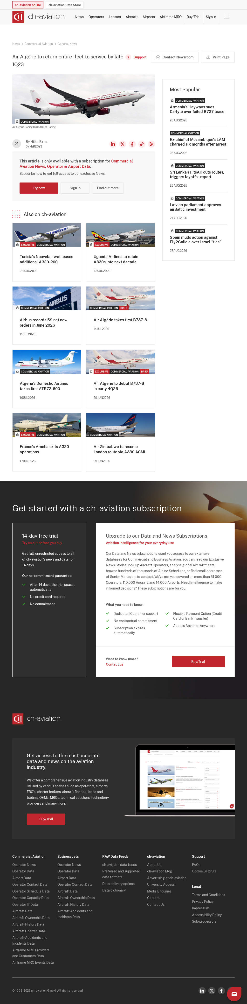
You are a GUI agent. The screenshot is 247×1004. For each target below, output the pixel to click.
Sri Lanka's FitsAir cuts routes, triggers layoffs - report (197, 174)
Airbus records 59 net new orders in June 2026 (44, 323)
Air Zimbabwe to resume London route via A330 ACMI (119, 449)
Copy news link (141, 144)
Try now (39, 188)
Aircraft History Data (28, 924)
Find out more (108, 188)
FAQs (196, 865)
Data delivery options (118, 884)
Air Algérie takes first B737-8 (120, 320)
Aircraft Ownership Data (31, 918)
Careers (153, 898)
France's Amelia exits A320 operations (44, 449)
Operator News (24, 865)
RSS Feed (151, 144)
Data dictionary (114, 890)
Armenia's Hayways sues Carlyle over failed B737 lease (197, 109)
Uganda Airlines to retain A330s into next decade (116, 259)
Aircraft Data (22, 911)
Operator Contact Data (30, 884)
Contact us (114, 664)
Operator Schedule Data (31, 891)
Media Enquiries (159, 891)
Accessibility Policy (207, 915)
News (79, 17)
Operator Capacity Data (30, 898)
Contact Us (156, 904)
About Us (154, 865)
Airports (149, 17)
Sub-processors (204, 921)
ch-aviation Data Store (64, 5)
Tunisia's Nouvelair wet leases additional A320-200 (46, 259)
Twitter (211, 990)
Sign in (211, 17)
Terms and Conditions (208, 895)
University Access (161, 884)
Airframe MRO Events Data (33, 962)
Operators (96, 17)
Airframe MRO (171, 17)
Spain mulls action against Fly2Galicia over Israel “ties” (195, 239)
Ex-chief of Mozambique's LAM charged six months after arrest (198, 142)
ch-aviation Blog (159, 871)
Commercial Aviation (39, 44)
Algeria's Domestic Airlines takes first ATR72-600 (44, 386)
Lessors (115, 17)
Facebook (132, 144)
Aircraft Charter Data (28, 931)
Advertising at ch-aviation (166, 878)
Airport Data (21, 878)
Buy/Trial (193, 17)
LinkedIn (113, 144)
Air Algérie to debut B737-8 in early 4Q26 (119, 386)
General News (67, 44)
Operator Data (23, 871)
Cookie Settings (204, 871)
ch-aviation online (28, 5)
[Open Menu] (227, 17)
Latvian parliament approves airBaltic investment (195, 207)
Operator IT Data (25, 904)
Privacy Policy (202, 902)
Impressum (200, 908)
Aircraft (132, 17)
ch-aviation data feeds (119, 865)
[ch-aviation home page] (38, 17)
